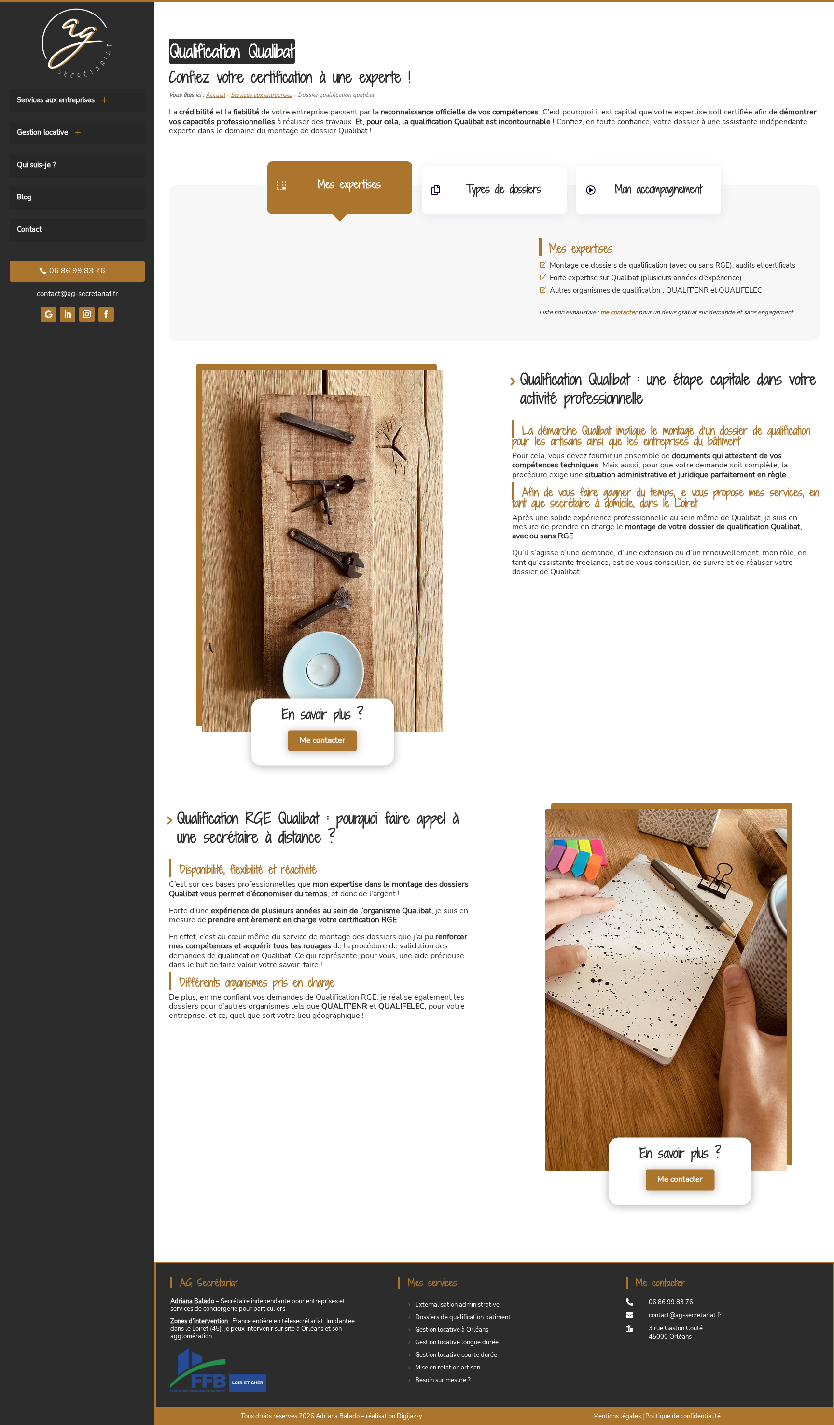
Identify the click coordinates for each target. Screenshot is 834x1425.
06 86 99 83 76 (77, 271)
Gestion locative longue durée (457, 1342)
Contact (29, 230)
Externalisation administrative (457, 1304)
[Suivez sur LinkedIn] (67, 314)
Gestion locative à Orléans (451, 1330)
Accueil (215, 95)
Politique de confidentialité (683, 1416)
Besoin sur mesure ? (443, 1380)
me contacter (618, 312)
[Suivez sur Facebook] (106, 314)
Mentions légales (617, 1416)
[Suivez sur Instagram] (87, 314)
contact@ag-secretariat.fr (77, 293)
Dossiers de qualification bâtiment (463, 1317)
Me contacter (322, 740)
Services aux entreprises (56, 101)
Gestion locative (42, 133)
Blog (24, 198)
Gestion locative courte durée (456, 1355)
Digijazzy (409, 1416)
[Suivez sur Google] (48, 314)
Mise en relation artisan (447, 1367)
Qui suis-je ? (36, 165)
